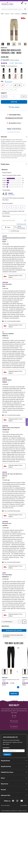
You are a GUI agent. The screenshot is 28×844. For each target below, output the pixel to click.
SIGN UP (7, 754)
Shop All (14, 693)
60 (15, 89)
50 (19, 85)
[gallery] (14, 30)
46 (11, 85)
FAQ (15, 715)
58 (11, 89)
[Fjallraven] (23, 18)
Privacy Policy (23, 805)
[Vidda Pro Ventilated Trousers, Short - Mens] (11, 657)
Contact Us (15, 726)
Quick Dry (17, 13)
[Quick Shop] (18, 687)
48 (15, 85)
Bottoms (7, 13)
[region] (13, 801)
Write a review (18, 63)
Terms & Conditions (5, 805)
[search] (25, 9)
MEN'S (2, 13)
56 (7, 89)
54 (2, 89)
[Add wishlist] (18, 648)
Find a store (15, 721)
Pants (12, 13)
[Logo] (7, 3)
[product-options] (3, 70)
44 (7, 85)
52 (23, 85)
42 (2, 85)
